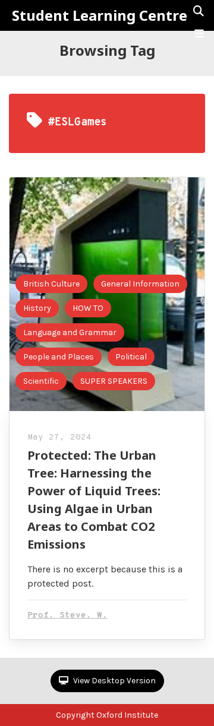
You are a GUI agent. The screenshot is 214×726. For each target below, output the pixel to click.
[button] (199, 34)
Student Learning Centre (99, 15)
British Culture (51, 284)
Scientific (41, 381)
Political (131, 357)
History (37, 308)
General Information (140, 284)
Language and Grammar (70, 332)
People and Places (58, 357)
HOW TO (88, 308)
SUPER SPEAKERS (113, 381)
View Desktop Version (113, 681)
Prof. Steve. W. (67, 615)
